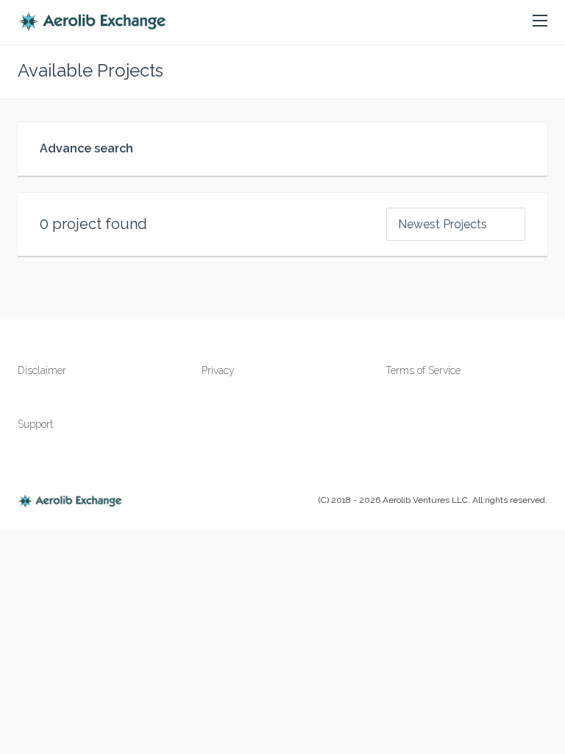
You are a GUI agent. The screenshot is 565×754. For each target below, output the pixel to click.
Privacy (218, 370)
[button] (540, 21)
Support (35, 424)
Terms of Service (423, 370)
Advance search (86, 148)
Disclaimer (42, 370)
